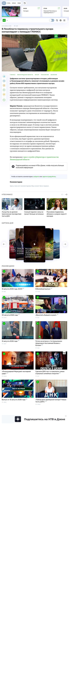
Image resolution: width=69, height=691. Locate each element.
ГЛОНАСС (12, 74)
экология (54, 74)
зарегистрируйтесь (49, 176)
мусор (37, 74)
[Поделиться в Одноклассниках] (4, 85)
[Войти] (60, 20)
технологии (45, 74)
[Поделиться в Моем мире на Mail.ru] (4, 94)
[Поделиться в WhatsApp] (4, 90)
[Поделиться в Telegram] (4, 76)
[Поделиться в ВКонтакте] (4, 81)
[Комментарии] (4, 100)
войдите (36, 176)
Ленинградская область (25, 74)
